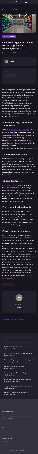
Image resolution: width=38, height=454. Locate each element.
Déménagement (12, 9)
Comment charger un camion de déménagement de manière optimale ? (19, 361)
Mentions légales (7, 438)
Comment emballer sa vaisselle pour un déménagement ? (16, 348)
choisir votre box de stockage (19, 130)
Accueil (4, 9)
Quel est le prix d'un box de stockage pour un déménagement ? (18, 354)
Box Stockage (8, 411)
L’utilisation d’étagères (10, 185)
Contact (4, 442)
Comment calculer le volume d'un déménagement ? (14, 367)
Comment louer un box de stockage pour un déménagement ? (17, 393)
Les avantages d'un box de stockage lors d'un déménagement (18, 374)
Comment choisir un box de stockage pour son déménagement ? (18, 387)
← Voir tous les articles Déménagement (15, 319)
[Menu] (26, 1)
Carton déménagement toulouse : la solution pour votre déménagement (17, 380)
